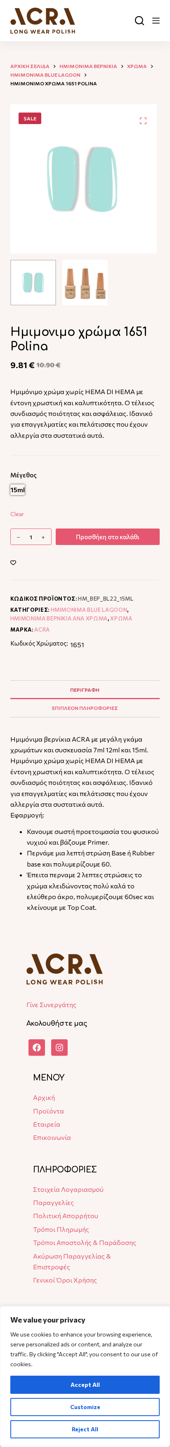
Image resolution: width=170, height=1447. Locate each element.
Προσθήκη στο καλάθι (107, 536)
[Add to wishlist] (13, 562)
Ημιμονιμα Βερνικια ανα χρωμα (59, 618)
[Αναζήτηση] (139, 20)
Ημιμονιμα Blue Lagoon (89, 609)
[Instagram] (59, 1047)
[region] (85, 1376)
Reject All (85, 1429)
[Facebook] (36, 1047)
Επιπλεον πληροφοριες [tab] (85, 708)
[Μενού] (156, 20)
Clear (17, 513)
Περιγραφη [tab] (84, 690)
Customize (85, 1406)
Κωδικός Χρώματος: (39, 643)
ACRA (42, 629)
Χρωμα (121, 618)
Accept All (85, 1384)
